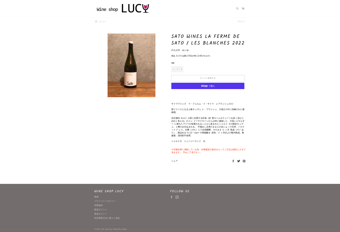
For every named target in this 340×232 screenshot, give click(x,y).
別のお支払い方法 (207, 92)
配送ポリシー (100, 209)
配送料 (179, 56)
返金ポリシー (100, 214)
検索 (96, 197)
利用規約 (98, 205)
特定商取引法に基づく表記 (107, 218)
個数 (173, 63)
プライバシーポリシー (105, 201)
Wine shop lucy (106, 229)
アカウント (241, 21)
